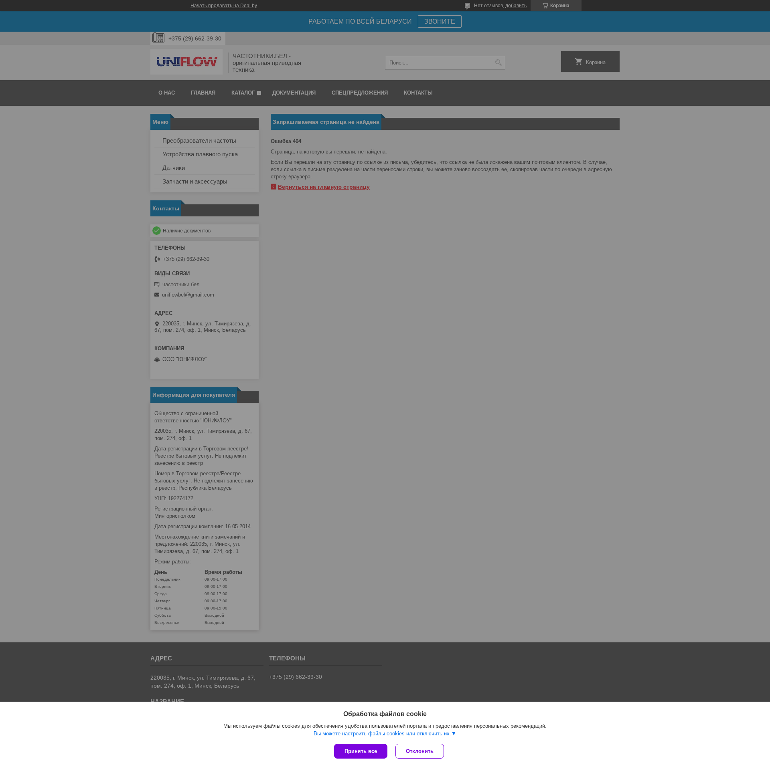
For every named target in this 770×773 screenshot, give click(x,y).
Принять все (360, 751)
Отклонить (420, 751)
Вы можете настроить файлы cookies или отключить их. (382, 734)
